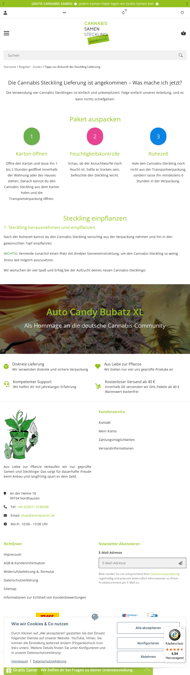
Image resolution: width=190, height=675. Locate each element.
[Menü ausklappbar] (6, 33)
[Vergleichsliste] (123, 13)
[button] (3, 3)
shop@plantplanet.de (38, 515)
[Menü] (182, 629)
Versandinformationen (116, 448)
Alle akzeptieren (148, 628)
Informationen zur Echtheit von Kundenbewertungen (45, 597)
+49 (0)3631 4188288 (33, 507)
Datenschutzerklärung (49, 661)
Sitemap (10, 589)
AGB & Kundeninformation (24, 563)
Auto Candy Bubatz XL (95, 311)
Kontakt (105, 422)
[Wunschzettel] (182, 13)
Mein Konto (108, 431)
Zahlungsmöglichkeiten (117, 439)
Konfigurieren (148, 643)
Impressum (19, 661)
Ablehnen (148, 657)
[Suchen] (181, 55)
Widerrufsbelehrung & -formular (29, 571)
